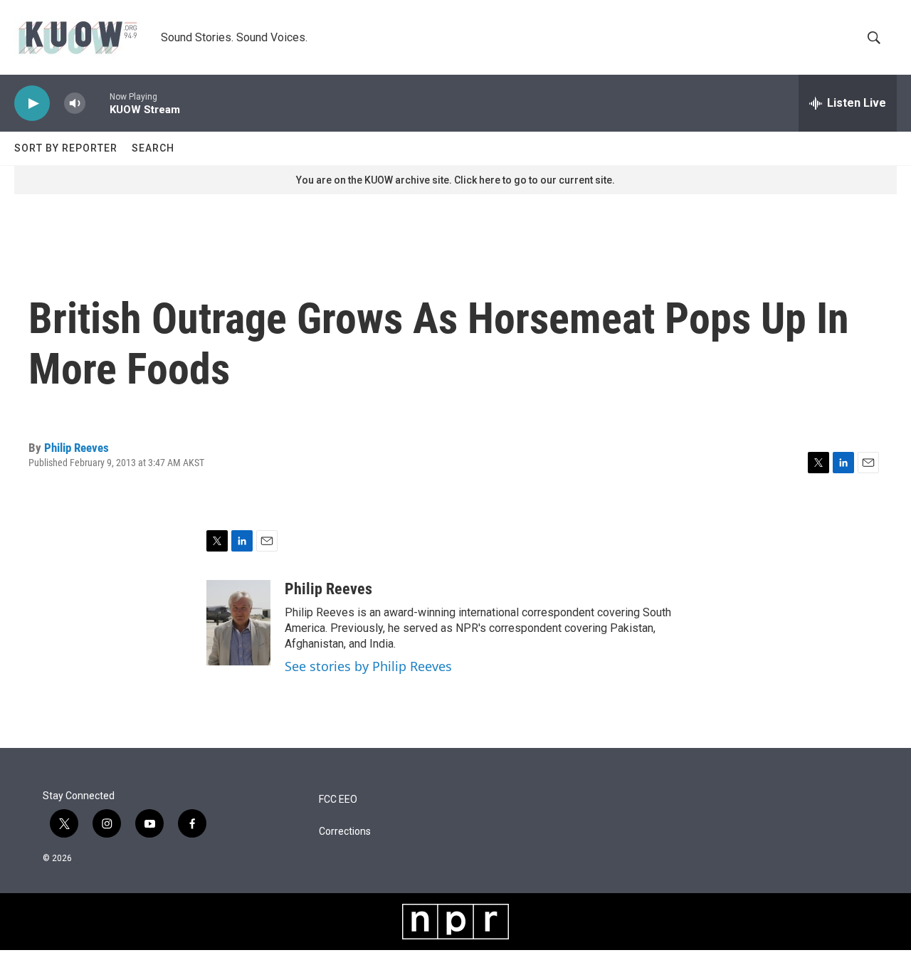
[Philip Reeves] (238, 622)
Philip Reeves (76, 448)
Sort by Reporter (65, 148)
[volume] (75, 104)
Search (153, 148)
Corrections (345, 831)
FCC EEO (338, 799)
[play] (32, 103)
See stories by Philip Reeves (368, 666)
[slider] (97, 102)
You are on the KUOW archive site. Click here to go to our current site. (455, 180)
